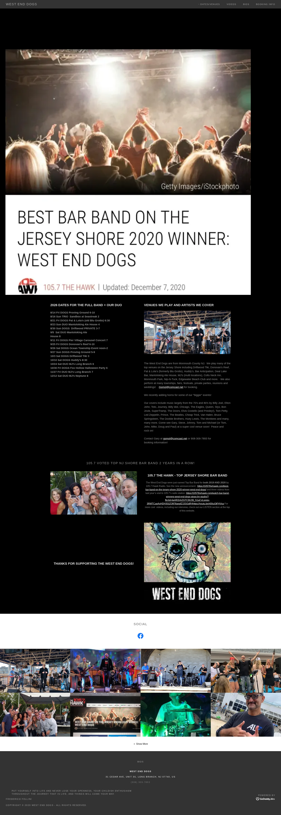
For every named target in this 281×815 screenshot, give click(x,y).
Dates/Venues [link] (210, 4)
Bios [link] (246, 4)
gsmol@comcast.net (175, 438)
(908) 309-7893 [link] (140, 782)
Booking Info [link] (265, 4)
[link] (21, 4)
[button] (140, 743)
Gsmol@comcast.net (171, 387)
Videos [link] (231, 4)
